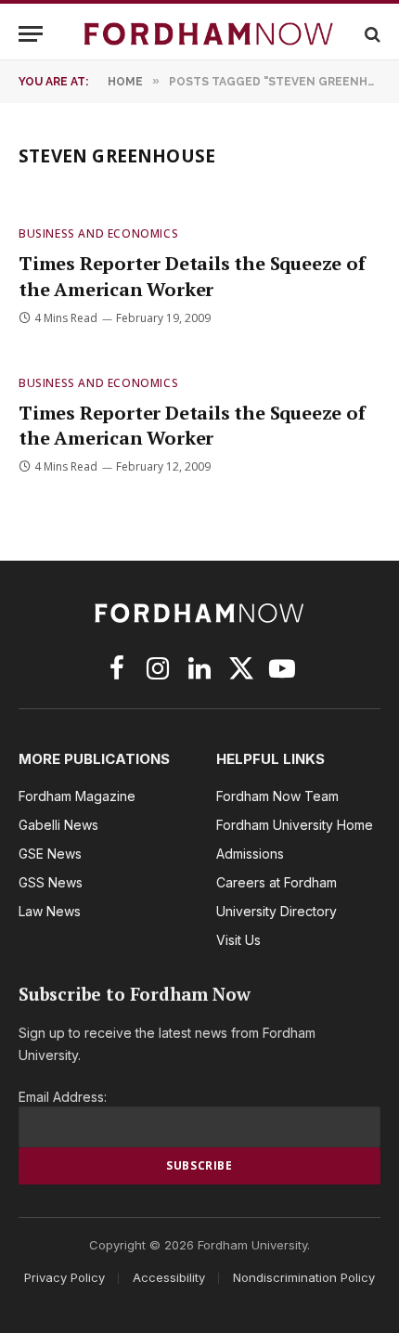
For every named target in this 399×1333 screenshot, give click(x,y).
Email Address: (63, 1097)
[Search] (370, 34)
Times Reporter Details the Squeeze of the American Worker (192, 276)
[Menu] (31, 34)
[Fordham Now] (209, 34)
